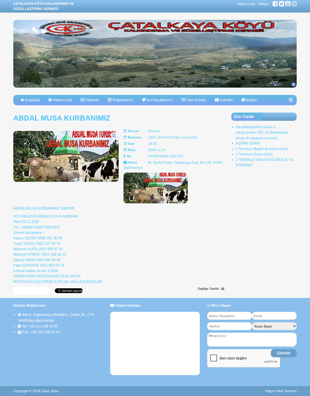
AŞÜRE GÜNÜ (248, 143)
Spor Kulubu (196, 100)
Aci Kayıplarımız (160, 100)
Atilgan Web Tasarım (281, 391)
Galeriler (226, 100)
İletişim (263, 4)
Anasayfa (32, 100)
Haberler (92, 100)
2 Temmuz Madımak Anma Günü (262, 149)
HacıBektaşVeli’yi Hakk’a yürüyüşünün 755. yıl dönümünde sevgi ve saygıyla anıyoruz (262, 132)
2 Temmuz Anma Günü (254, 154)
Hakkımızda (246, 4)
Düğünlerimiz (122, 100)
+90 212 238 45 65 (43, 326)
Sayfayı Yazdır (209, 288)
